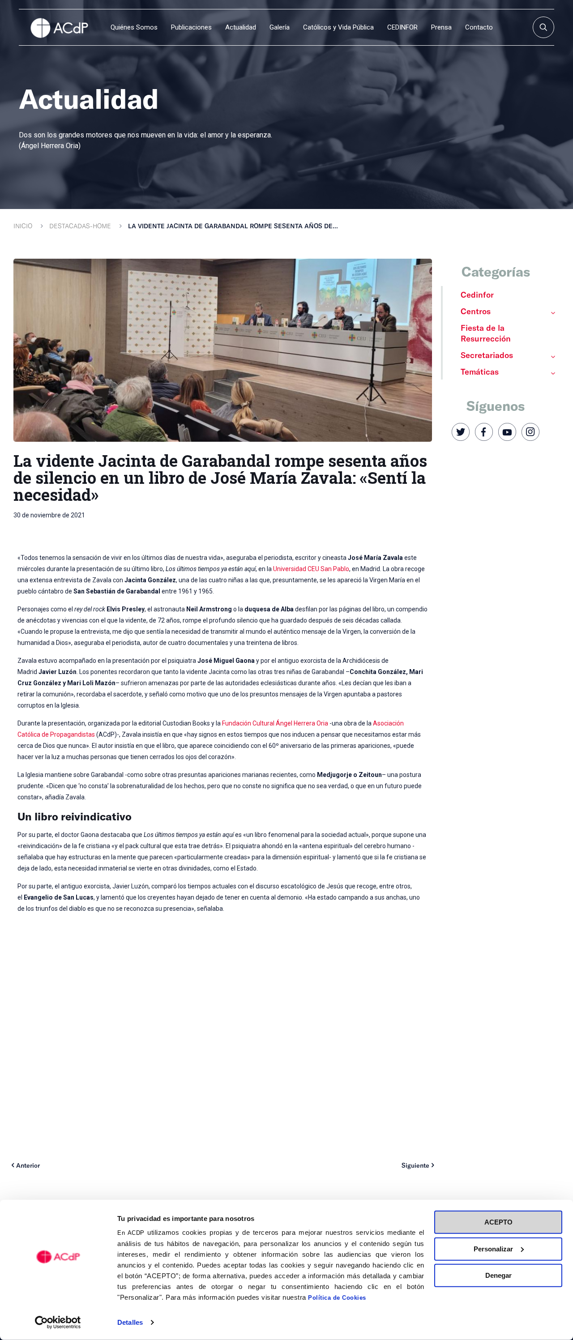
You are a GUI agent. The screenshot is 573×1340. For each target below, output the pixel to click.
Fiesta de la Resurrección (486, 333)
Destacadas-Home (80, 226)
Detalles (130, 1322)
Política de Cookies (337, 1297)
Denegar (498, 1275)
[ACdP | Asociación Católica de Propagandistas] (59, 27)
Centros (476, 311)
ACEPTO (498, 1222)
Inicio (22, 226)
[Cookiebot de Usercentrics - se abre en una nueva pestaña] (58, 1322)
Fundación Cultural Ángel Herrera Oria (275, 723)
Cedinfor (477, 294)
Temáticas (480, 371)
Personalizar (493, 1248)
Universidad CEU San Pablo (311, 568)
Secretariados (487, 355)
